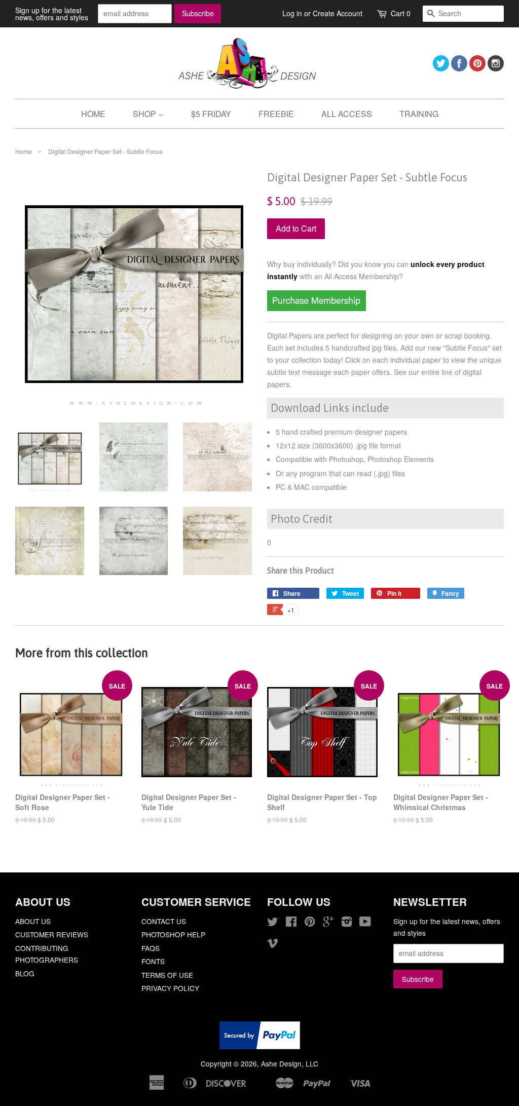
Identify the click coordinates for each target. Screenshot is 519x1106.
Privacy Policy (170, 988)
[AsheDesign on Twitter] (441, 68)
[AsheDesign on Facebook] (459, 68)
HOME (93, 114)
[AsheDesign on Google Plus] (328, 923)
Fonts (153, 961)
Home (23, 151)
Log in (292, 13)
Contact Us (163, 921)
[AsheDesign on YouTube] (365, 923)
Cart (401, 13)
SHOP (145, 114)
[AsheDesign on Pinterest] (477, 68)
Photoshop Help (173, 934)
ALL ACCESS (346, 114)
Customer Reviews (51, 934)
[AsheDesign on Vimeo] (272, 944)
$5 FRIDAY (211, 114)
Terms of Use (167, 975)
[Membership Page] (316, 308)
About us (33, 921)
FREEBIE (276, 114)
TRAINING (418, 114)
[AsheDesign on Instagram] (496, 68)
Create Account (337, 13)
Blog (24, 973)
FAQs (150, 948)
